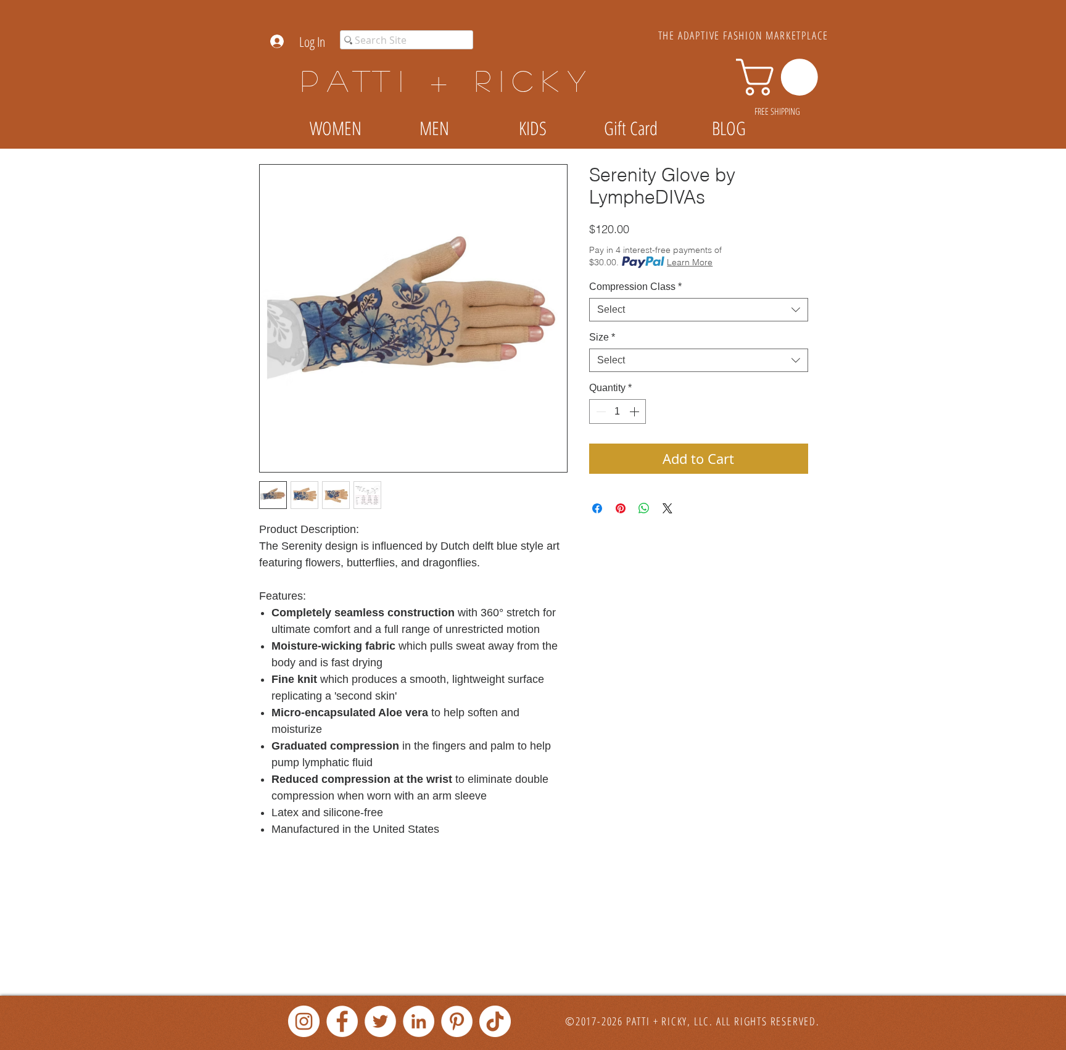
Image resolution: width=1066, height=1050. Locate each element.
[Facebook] (342, 1021)
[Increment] (635, 411)
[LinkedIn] (418, 1021)
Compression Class (635, 286)
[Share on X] (667, 508)
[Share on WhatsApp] (644, 508)
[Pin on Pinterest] (620, 508)
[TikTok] (495, 1021)
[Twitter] (380, 1021)
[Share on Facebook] (597, 508)
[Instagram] (304, 1021)
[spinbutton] (617, 411)
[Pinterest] (457, 1021)
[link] (781, 77)
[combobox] (698, 309)
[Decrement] (599, 411)
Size (602, 337)
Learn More (690, 262)
